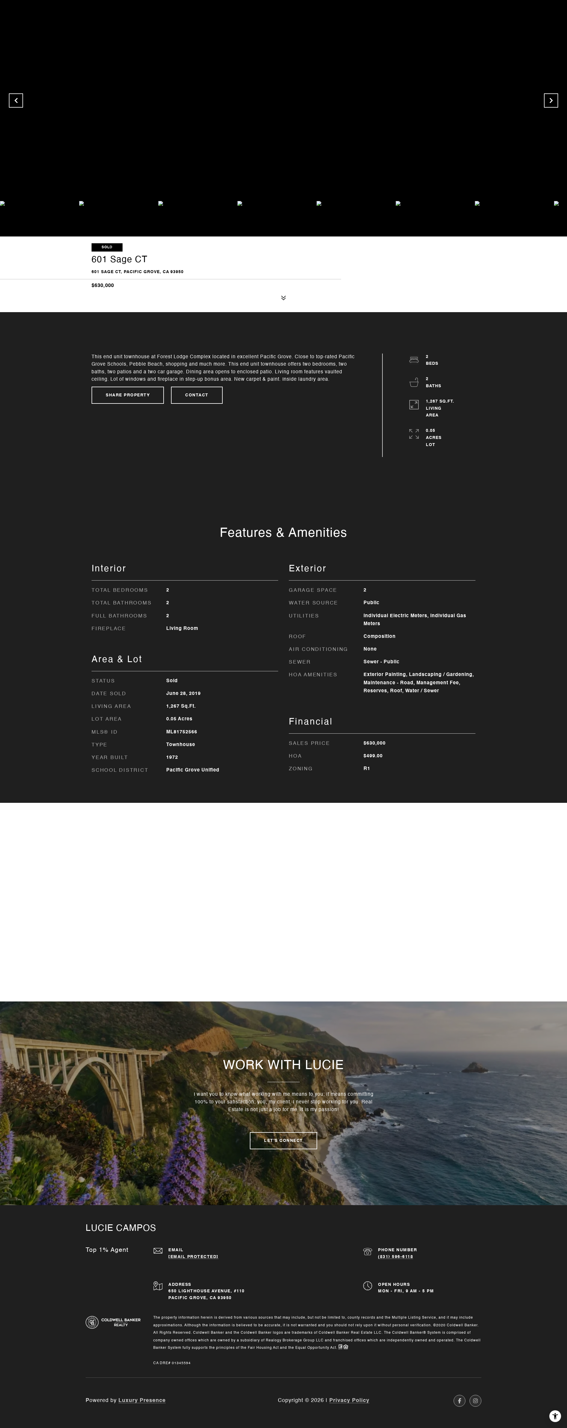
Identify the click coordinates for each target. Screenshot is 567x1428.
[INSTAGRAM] (475, 1401)
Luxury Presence (142, 1400)
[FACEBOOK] (459, 1401)
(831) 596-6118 (395, 1257)
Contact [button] (196, 395)
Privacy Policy (349, 1400)
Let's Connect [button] (283, 1141)
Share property (128, 395)
